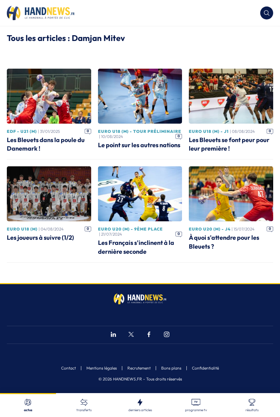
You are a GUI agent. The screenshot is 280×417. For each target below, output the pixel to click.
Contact (68, 368)
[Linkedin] (113, 335)
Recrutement (139, 368)
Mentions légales (101, 368)
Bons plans (171, 368)
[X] (131, 335)
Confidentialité (205, 368)
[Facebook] (149, 335)
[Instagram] (166, 335)
